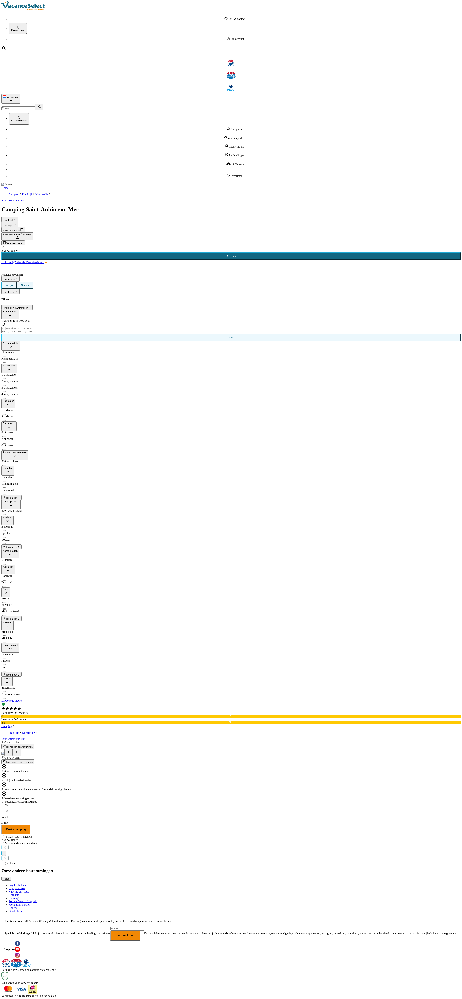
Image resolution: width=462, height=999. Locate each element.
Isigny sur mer (17, 888)
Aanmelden (125, 935)
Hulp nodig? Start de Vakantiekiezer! (22, 262)
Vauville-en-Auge (19, 891)
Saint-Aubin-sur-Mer (13, 200)
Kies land (8, 220)
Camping (14, 194)
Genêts (13, 907)
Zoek (231, 337)
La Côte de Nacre (11, 700)
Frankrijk (27, 194)
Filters (232, 256)
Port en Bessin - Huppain (23, 901)
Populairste (9, 279)
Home (4, 187)
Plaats (6, 878)
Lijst (10, 285)
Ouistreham (15, 911)
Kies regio (8, 225)
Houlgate (14, 894)
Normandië (41, 194)
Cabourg (14, 898)
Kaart (26, 285)
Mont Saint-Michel (19, 904)
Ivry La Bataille (18, 885)
